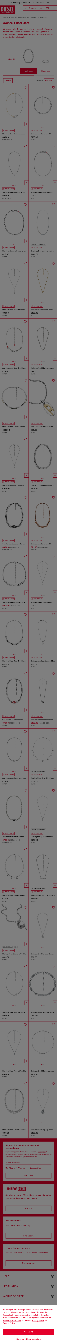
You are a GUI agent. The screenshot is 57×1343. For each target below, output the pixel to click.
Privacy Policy (38, 1320)
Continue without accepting (28, 1339)
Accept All (28, 1332)
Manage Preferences (12, 1320)
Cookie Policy (9, 1323)
